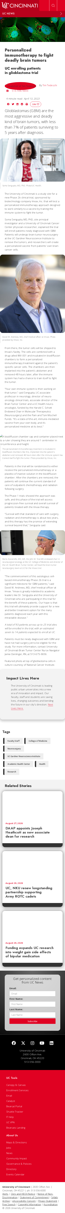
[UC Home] (19, 5)
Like (34, 104)
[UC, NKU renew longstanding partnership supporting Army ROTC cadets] (32, 865)
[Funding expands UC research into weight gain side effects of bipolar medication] (32, 925)
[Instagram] (32, 1043)
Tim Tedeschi (50, 85)
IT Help (10, 1117)
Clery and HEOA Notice (23, 1193)
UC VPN (10, 1122)
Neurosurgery (14, 748)
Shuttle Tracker (14, 1111)
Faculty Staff (14, 741)
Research (12, 771)
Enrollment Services (17, 1090)
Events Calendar (15, 1174)
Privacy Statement (47, 1201)
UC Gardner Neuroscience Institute (24, 756)
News (9, 1153)
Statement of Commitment (34, 1197)
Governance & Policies (19, 1163)
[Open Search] (53, 5)
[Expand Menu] (61, 14)
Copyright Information (29, 1204)
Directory (11, 1169)
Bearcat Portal (14, 1106)
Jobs (8, 1147)
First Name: (16, 998)
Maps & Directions (16, 1142)
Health (42, 764)
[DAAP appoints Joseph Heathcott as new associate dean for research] (32, 805)
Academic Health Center (19, 764)
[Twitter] (23, 1043)
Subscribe (32, 1021)
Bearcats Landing (15, 1127)
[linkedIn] (51, 1043)
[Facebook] (14, 1043)
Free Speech (8, 1204)
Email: (13, 988)
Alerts (5, 1193)
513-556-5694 (20, 90)
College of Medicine (38, 741)
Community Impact (16, 1158)
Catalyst (10, 1100)
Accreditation (51, 1204)
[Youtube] (42, 1043)
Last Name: (16, 1009)
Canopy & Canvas (16, 1084)
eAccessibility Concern (24, 1201)
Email (9, 1095)
